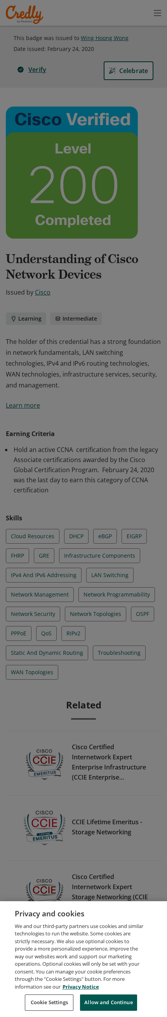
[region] (83, 959)
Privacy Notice (81, 986)
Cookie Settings (49, 1002)
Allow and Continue (108, 1002)
